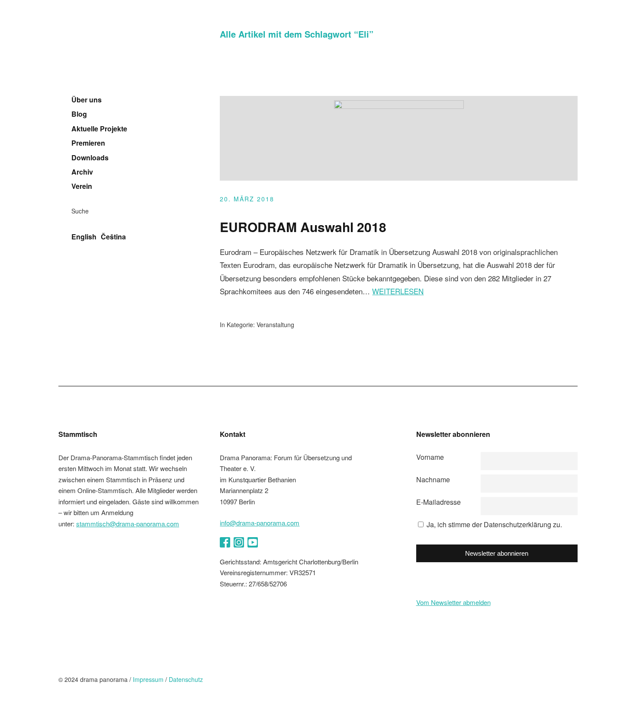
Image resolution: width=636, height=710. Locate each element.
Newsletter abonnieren (496, 553)
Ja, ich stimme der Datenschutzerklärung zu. (494, 524)
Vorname (430, 457)
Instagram (239, 542)
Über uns (86, 100)
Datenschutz (186, 679)
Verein (81, 186)
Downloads (90, 157)
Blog (79, 114)
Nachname (433, 479)
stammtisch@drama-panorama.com (127, 523)
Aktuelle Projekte (99, 129)
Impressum (148, 679)
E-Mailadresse (438, 502)
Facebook (225, 542)
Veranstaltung (275, 324)
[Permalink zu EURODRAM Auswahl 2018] (399, 106)
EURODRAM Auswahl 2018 (303, 226)
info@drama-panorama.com (259, 522)
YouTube (252, 542)
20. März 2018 (247, 198)
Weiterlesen (398, 291)
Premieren (88, 143)
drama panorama (114, 54)
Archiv (82, 172)
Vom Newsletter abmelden (453, 602)
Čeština (113, 237)
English (83, 237)
